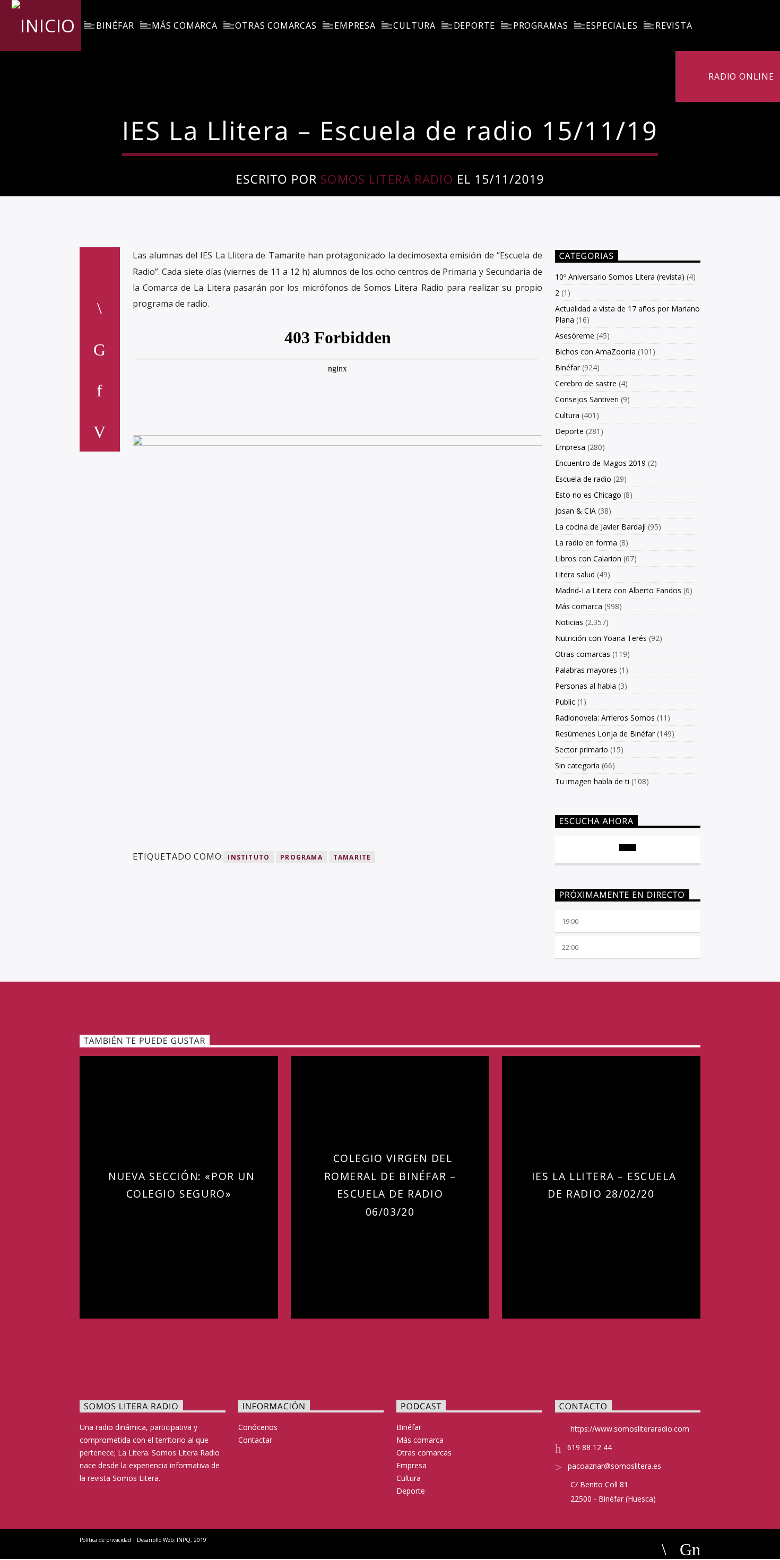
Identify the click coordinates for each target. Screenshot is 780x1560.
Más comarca (185, 25)
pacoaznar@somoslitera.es (614, 1466)
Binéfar (115, 25)
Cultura (414, 25)
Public (565, 702)
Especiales (611, 25)
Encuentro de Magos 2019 (600, 463)
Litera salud (575, 574)
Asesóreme (574, 336)
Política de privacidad (105, 1540)
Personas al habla (585, 686)
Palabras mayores (586, 670)
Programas (540, 25)
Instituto (249, 857)
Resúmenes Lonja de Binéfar (605, 734)
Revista (673, 25)
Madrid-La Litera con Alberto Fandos (618, 590)
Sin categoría (577, 765)
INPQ (183, 1540)
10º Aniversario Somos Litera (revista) (619, 277)
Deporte (475, 25)
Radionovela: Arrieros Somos (605, 718)
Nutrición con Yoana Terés (601, 638)
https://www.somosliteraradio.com (629, 1429)
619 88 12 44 (589, 1447)
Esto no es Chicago (588, 495)
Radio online (740, 76)
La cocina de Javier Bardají (600, 527)
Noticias (569, 622)
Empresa (355, 25)
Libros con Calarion (588, 558)
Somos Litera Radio (386, 179)
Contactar (255, 1440)
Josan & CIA (575, 511)
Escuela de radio (583, 479)
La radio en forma (586, 543)
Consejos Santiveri (587, 399)
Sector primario (581, 749)
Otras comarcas (275, 25)
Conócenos (258, 1427)
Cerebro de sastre (586, 383)
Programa (301, 857)
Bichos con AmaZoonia (595, 351)
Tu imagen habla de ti (592, 781)
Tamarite (352, 857)
